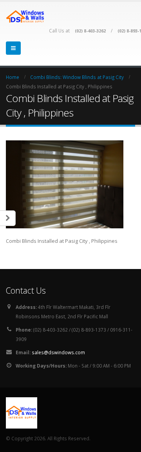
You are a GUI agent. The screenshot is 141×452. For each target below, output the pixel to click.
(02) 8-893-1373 (89, 329)
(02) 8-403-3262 (90, 31)
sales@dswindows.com (58, 352)
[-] (25, 16)
